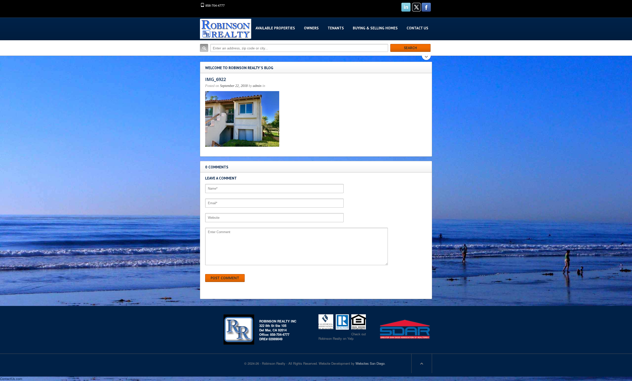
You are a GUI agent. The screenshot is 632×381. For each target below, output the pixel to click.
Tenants (336, 28)
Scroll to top (421, 363)
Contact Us (417, 28)
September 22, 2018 (234, 86)
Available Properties (275, 28)
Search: (204, 48)
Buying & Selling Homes (375, 28)
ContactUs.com (11, 378)
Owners (311, 28)
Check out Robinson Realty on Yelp (342, 336)
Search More (426, 58)
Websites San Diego (370, 363)
